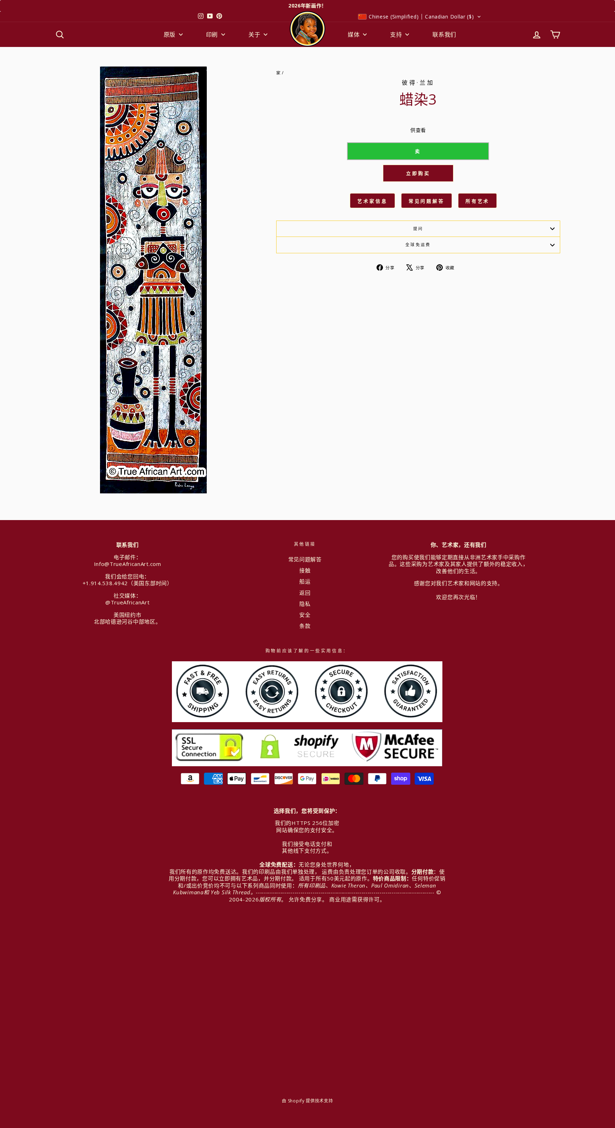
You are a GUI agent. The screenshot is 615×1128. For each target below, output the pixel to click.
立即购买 (418, 173)
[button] (419, 17)
